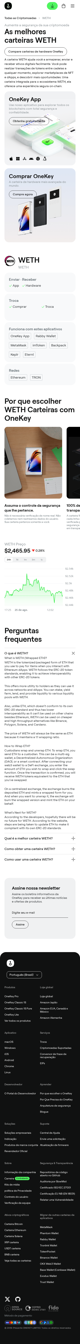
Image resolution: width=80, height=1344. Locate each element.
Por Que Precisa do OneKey (56, 1099)
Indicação (10, 1138)
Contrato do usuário (16, 1196)
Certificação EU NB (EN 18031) (57, 1193)
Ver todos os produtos (17, 1020)
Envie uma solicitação (52, 1138)
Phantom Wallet (49, 1233)
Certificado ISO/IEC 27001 (55, 1187)
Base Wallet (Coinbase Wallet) (57, 1269)
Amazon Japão (48, 1002)
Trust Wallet (47, 1282)
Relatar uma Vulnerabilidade (56, 1199)
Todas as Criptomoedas (20, 18)
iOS (6, 1054)
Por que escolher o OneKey (56, 1093)
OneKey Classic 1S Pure (18, 1008)
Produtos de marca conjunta (21, 1145)
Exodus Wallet (48, 1275)
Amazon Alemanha (51, 1017)
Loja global (46, 996)
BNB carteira (11, 1254)
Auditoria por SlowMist (53, 1181)
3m (33, 559)
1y (42, 559)
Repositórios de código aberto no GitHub (54, 1174)
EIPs (42, 1063)
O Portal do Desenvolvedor (20, 1093)
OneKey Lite (11, 1014)
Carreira (9, 1178)
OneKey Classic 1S (15, 1002)
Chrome (9, 1066)
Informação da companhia (20, 1172)
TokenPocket (47, 1251)
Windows (10, 1047)
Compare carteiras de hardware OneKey (35, 51)
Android (9, 1060)
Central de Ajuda (50, 1132)
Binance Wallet (49, 1257)
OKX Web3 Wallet (50, 1263)
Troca (43, 1041)
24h (9, 559)
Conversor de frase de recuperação (53, 1056)
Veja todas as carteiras (17, 1260)
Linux (7, 1072)
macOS (8, 1041)
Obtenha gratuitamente (29, 121)
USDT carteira (12, 1248)
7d (17, 559)
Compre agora (23, 194)
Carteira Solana (13, 1236)
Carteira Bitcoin (13, 1223)
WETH (46, 18)
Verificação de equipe (17, 1202)
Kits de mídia (12, 1184)
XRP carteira (11, 1242)
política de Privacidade (18, 1190)
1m (25, 559)
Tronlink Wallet (48, 1245)
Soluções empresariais (17, 1132)
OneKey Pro (11, 996)
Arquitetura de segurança (55, 1105)
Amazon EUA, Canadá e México (54, 1010)
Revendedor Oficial (15, 1151)
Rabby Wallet (48, 1239)
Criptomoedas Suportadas (55, 1047)
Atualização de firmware (54, 1145)
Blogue (44, 1111)
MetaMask (46, 1227)
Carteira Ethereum (15, 1230)
